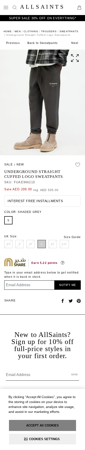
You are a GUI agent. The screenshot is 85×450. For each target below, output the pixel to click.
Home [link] (8, 31)
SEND (74, 374)
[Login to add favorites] (77, 164)
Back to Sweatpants (42, 43)
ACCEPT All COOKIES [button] (42, 425)
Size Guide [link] (72, 237)
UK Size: (11, 236)
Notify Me (67, 285)
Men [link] (18, 31)
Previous (13, 43)
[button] (42, 439)
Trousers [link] (49, 31)
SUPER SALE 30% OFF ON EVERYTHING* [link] (42, 18)
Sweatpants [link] (69, 31)
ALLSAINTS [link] (42, 7)
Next (74, 43)
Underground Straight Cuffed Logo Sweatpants (33, 174)
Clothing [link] (31, 31)
